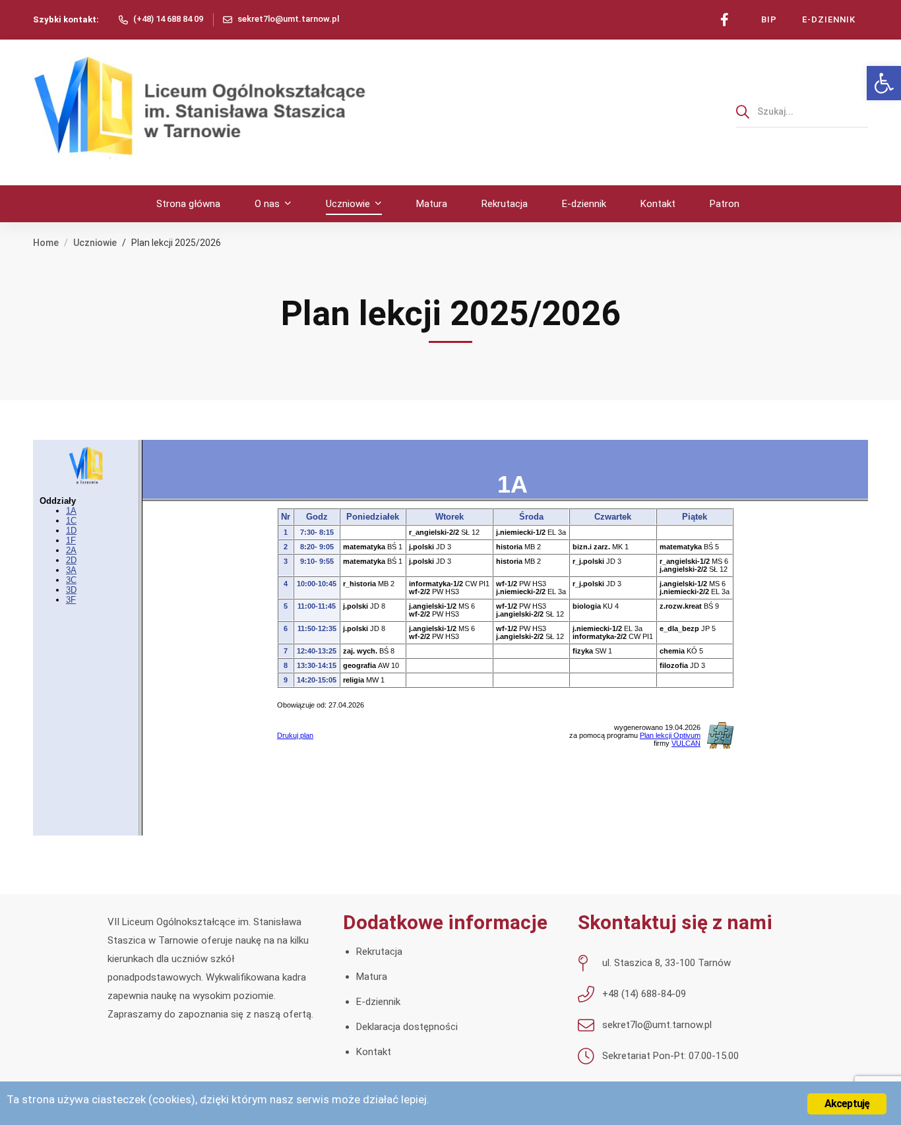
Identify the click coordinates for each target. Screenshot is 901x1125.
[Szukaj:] (802, 111)
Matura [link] (371, 977)
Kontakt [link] (373, 1052)
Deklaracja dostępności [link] (407, 1027)
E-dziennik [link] (378, 1002)
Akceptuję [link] (847, 1103)
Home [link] (46, 242)
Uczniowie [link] (95, 242)
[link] (884, 83)
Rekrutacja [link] (379, 952)
